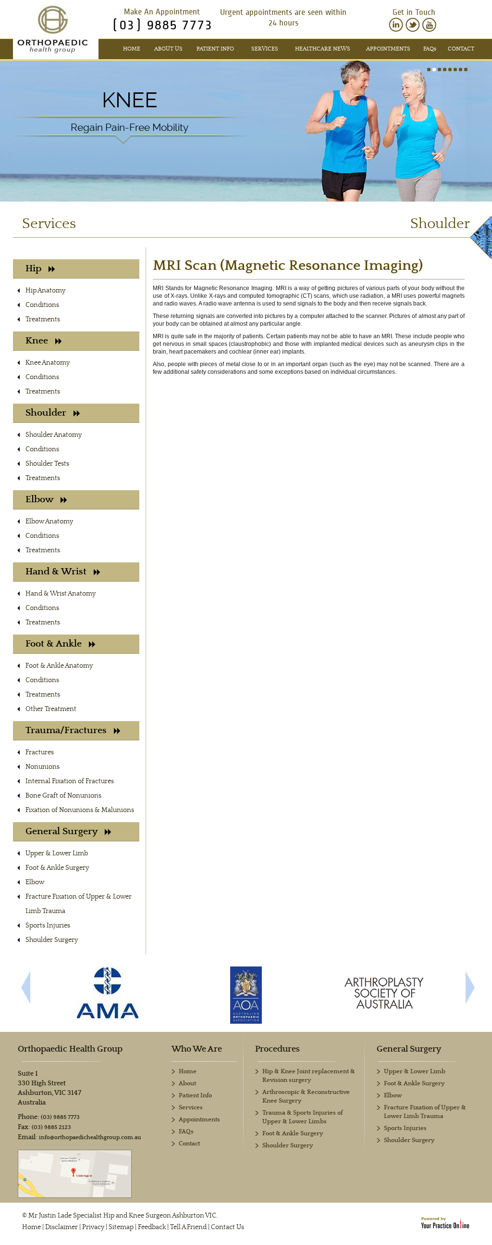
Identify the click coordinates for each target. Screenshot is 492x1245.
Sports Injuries (47, 925)
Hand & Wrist (55, 571)
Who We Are (197, 1049)
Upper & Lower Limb (56, 853)
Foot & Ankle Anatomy (59, 666)
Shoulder (45, 413)
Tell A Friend (188, 1227)
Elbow (39, 499)
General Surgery (61, 831)
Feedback (152, 1227)
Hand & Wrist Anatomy (60, 593)
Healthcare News (322, 49)
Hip (33, 268)
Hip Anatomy (45, 290)
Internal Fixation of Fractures (69, 781)
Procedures (277, 1049)
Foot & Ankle (53, 643)
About (187, 1083)
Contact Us (227, 1227)
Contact (461, 49)
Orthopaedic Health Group (70, 1049)
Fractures (39, 752)
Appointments (388, 49)
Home (131, 49)
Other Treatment (50, 709)
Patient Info (215, 49)
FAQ (429, 49)
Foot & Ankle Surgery (57, 868)
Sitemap (121, 1227)
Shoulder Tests (47, 464)
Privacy (93, 1227)
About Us (168, 49)
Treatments (42, 319)
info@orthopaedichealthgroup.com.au (90, 1137)
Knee (130, 100)
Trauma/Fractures (66, 730)
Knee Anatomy (47, 363)
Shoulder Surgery (51, 940)
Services (264, 49)
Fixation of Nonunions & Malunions (79, 810)
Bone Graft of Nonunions (63, 796)
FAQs (186, 1131)
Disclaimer (61, 1227)
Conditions (42, 305)
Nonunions (42, 767)
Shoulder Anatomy (53, 435)
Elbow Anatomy (49, 521)
